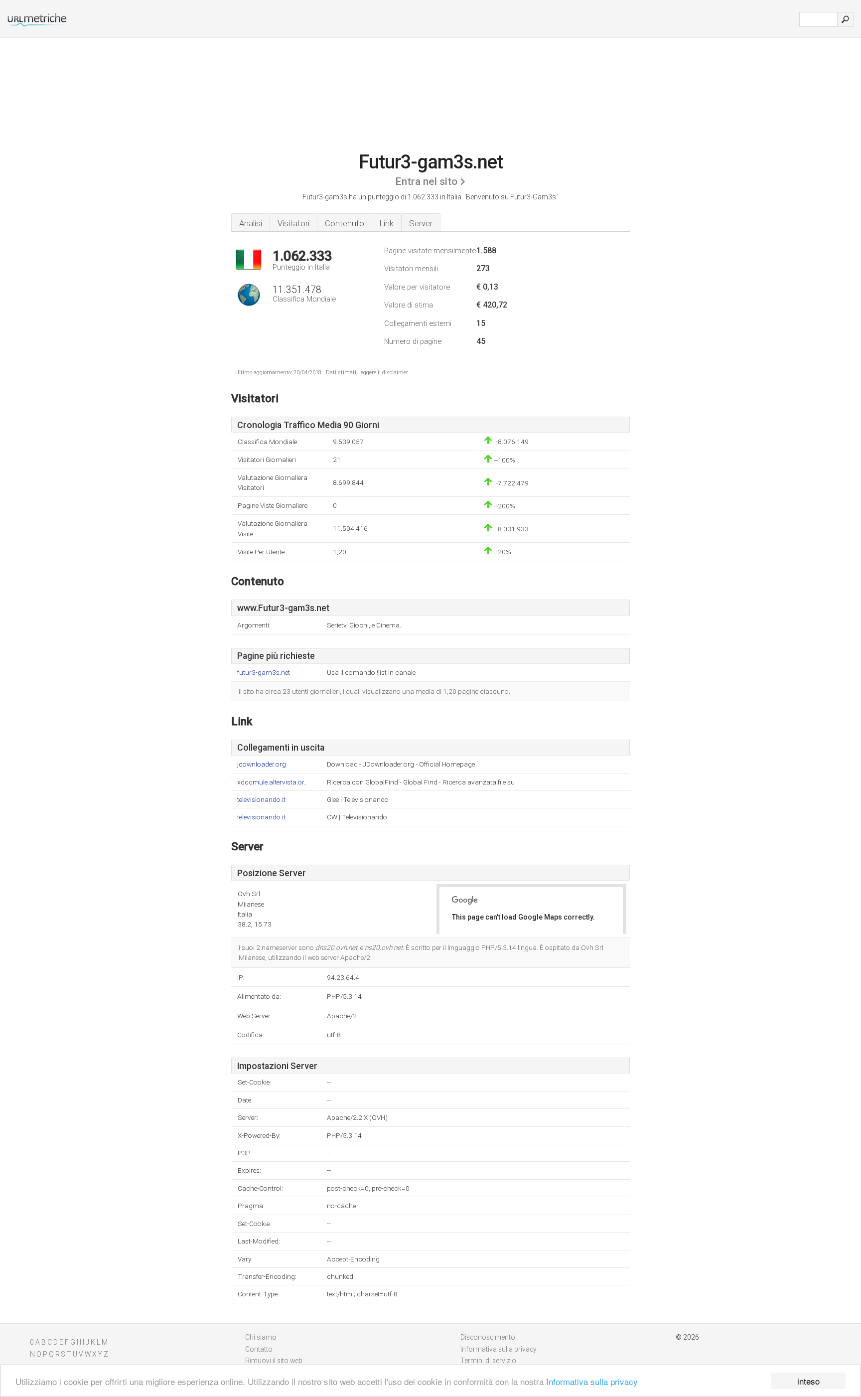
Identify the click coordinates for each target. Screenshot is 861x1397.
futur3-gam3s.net (263, 672)
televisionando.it (261, 799)
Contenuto (344, 223)
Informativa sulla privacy (592, 1381)
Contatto (259, 1349)
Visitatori (293, 223)
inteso (808, 1381)
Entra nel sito (426, 181)
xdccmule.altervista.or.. (272, 782)
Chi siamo (261, 1337)
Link (387, 223)
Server (420, 223)
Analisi (250, 223)
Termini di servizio (488, 1361)
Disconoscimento (487, 1337)
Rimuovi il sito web (273, 1361)
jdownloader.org (261, 764)
